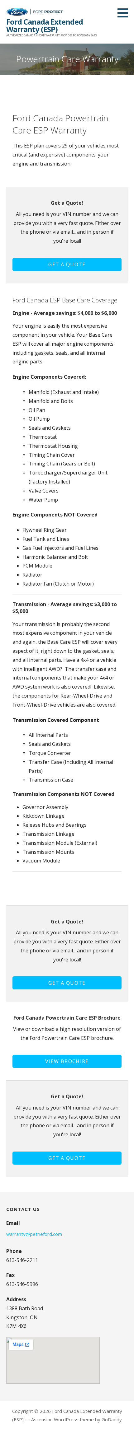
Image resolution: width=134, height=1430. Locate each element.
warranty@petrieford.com (34, 1234)
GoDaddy (112, 1419)
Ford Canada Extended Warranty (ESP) (44, 25)
